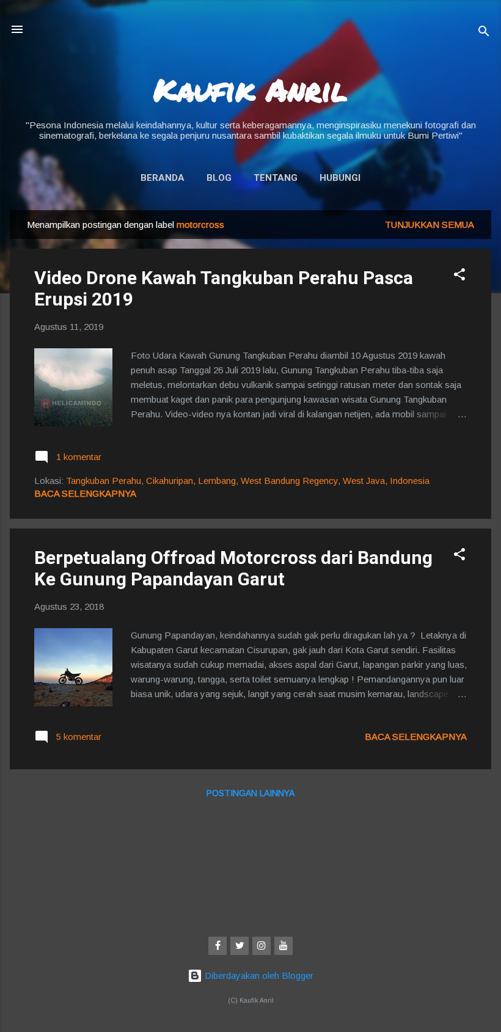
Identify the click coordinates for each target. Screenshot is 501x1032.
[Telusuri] (484, 33)
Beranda (163, 177)
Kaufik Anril (250, 89)
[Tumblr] (283, 946)
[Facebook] (217, 946)
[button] (459, 276)
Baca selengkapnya (85, 493)
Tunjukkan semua (429, 224)
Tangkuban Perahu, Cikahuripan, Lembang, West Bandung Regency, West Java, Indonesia (248, 480)
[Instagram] (261, 946)
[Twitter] (239, 946)
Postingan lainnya (250, 793)
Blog (219, 177)
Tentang (276, 177)
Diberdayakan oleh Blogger (257, 975)
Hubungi (340, 177)
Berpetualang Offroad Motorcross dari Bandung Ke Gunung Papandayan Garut (233, 568)
